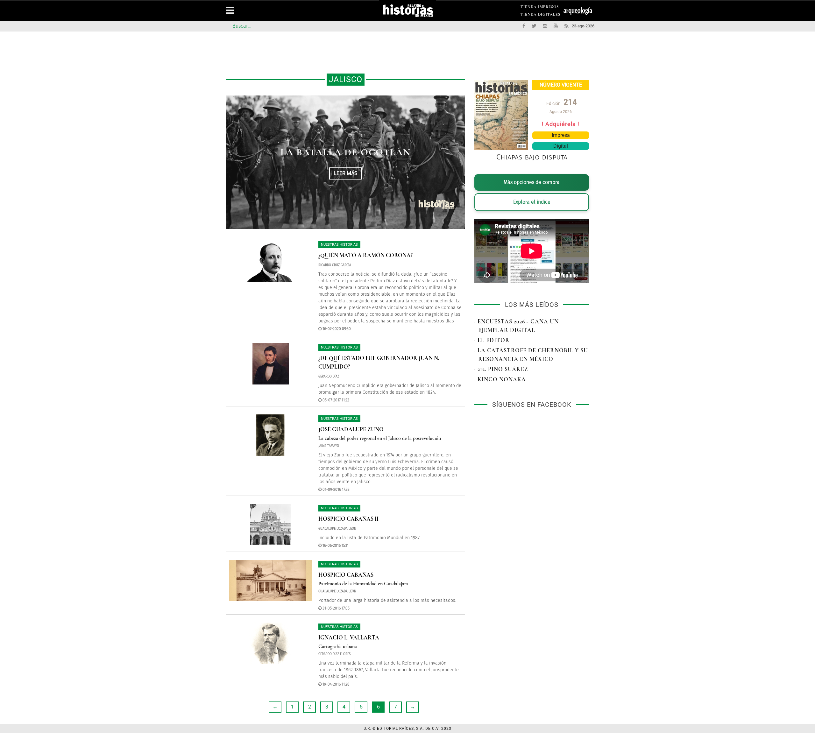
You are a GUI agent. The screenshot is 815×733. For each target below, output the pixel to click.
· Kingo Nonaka (500, 379)
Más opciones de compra (532, 182)
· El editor (492, 340)
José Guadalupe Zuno (351, 429)
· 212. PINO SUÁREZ (501, 369)
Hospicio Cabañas (345, 574)
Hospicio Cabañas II (348, 518)
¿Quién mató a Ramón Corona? (365, 255)
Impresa (561, 135)
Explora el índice (531, 202)
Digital (560, 146)
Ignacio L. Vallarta (348, 637)
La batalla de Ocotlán (345, 152)
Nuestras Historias (339, 245)
